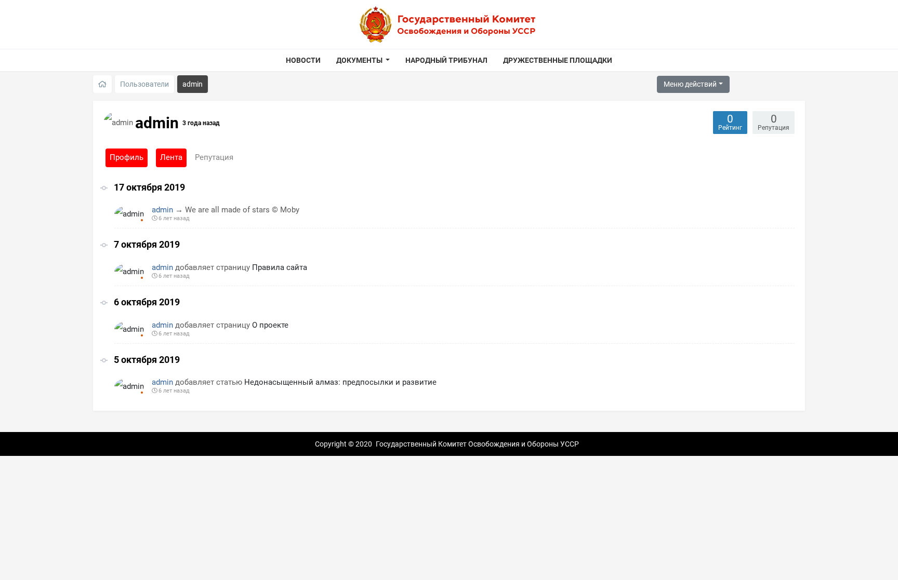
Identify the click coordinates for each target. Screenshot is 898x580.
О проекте (270, 325)
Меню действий (690, 84)
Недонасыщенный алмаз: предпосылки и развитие (340, 382)
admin (162, 209)
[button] (363, 60)
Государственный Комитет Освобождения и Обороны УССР (477, 444)
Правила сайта (279, 267)
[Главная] (102, 84)
